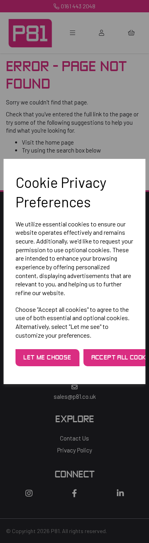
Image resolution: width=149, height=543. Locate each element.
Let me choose (47, 358)
